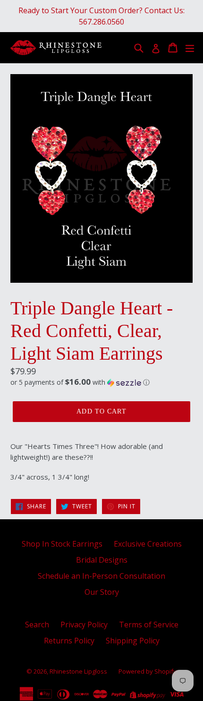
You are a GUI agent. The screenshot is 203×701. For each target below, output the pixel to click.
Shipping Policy (133, 640)
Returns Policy (69, 640)
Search (37, 624)
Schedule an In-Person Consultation (101, 576)
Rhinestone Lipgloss (78, 671)
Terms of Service (148, 624)
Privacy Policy (84, 624)
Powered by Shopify (147, 671)
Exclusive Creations (148, 544)
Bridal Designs (101, 560)
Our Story (102, 592)
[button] (101, 382)
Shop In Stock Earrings (62, 544)
